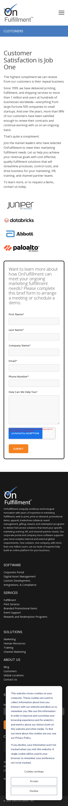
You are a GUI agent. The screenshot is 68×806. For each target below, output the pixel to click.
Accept (34, 781)
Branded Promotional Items (20, 608)
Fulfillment (10, 600)
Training (8, 647)
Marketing (10, 639)
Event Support (12, 612)
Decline (34, 790)
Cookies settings (34, 771)
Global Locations (14, 675)
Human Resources (14, 643)
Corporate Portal (14, 572)
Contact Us (10, 679)
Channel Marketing (15, 651)
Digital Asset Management (20, 576)
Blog (6, 667)
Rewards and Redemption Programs (25, 616)
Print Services (12, 604)
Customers (10, 671)
